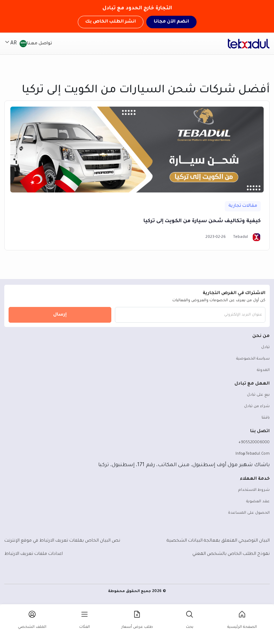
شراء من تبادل (257, 406)
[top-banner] (249, 44)
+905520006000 (254, 442)
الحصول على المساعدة (249, 513)
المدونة (263, 370)
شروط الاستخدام (254, 490)
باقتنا (266, 418)
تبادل (265, 347)
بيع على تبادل (258, 395)
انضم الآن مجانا (171, 21)
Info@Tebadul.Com (252, 454)
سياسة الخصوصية (253, 359)
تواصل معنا (39, 43)
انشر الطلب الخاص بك (110, 21)
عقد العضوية (258, 501)
